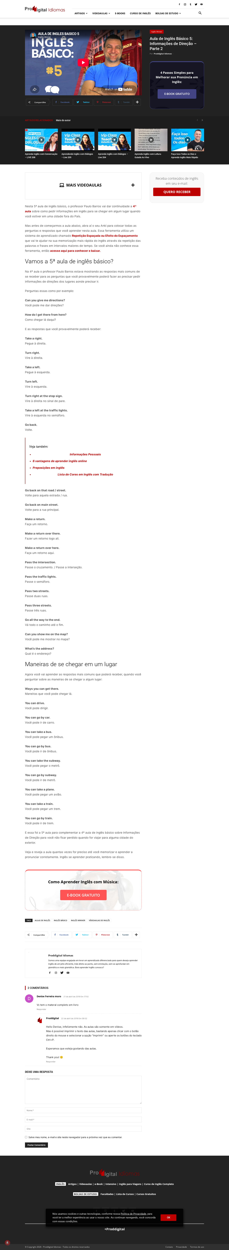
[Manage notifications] (7, 1242)
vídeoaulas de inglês (99, 920)
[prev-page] (197, 120)
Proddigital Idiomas (163, 53)
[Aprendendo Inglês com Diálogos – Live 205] (78, 140)
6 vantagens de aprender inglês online (60, 461)
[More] (137, 102)
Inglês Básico (60, 920)
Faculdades (107, 1194)
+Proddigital (114, 1229)
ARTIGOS (80, 13)
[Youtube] (201, 4)
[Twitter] (195, 4)
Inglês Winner (156, 31)
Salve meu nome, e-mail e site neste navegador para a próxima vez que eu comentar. (75, 1137)
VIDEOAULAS (99, 13)
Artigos (72, 1184)
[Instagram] (184, 4)
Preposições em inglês (49, 467)
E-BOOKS (120, 13)
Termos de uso (197, 1246)
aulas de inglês (42, 920)
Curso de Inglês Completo (159, 1184)
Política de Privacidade (133, 1213)
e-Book (99, 1184)
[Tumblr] (190, 4)
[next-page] (202, 120)
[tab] (83, 185)
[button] (200, 13)
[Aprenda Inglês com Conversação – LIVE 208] (41, 140)
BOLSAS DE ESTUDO (166, 13)
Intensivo (110, 1184)
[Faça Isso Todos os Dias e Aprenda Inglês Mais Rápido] (187, 140)
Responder (41, 1009)
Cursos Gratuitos (146, 1194)
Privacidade (181, 1246)
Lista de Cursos (125, 1194)
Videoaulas (85, 1184)
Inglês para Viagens (130, 1184)
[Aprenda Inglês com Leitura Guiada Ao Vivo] (151, 140)
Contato (169, 1246)
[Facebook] (179, 4)
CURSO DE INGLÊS (140, 13)
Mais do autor (63, 120)
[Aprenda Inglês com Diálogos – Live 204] (114, 140)
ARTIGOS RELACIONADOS (39, 120)
